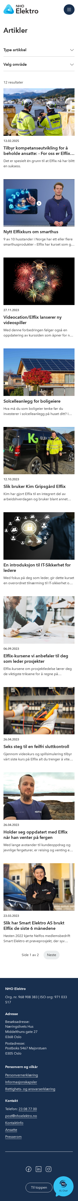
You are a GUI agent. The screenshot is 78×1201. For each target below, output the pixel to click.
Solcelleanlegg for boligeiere (31, 401)
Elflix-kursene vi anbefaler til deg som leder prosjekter (35, 658)
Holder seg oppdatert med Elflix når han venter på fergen (35, 834)
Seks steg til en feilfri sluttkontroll (36, 746)
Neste (51, 955)
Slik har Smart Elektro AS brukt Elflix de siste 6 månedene (33, 925)
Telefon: (21, 1109)
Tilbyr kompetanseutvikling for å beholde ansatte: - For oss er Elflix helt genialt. (36, 153)
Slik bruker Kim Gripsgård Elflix (34, 486)
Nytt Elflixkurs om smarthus (30, 231)
